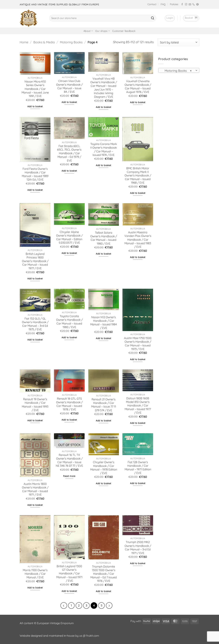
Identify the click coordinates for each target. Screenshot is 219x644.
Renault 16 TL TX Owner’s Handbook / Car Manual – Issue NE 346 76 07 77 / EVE (69, 460)
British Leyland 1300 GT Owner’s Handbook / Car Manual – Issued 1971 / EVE (69, 573)
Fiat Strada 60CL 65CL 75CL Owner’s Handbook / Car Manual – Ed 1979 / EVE (69, 153)
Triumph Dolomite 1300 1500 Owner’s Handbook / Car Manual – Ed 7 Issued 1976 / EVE (103, 574)
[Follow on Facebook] (182, 4)
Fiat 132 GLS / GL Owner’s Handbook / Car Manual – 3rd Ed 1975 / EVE (35, 324)
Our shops (101, 31)
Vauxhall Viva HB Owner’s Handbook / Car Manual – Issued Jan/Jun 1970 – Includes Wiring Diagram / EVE (103, 87)
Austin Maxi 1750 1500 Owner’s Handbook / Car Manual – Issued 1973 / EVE (137, 343)
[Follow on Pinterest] (197, 4)
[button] (170, 18)
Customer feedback (124, 31)
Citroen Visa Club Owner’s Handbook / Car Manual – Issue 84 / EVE (69, 86)
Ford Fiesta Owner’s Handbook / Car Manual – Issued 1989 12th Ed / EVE (35, 174)
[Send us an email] (190, 4)
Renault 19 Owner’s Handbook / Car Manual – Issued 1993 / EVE (35, 404)
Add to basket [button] (35, 106)
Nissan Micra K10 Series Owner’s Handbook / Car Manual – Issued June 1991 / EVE (35, 89)
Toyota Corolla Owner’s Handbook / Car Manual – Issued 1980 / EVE (69, 321)
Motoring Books (71, 42)
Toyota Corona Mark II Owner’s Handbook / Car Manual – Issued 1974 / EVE (103, 149)
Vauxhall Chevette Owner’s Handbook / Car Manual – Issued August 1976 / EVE (138, 86)
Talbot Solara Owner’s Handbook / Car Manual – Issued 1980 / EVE (103, 238)
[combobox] (178, 70)
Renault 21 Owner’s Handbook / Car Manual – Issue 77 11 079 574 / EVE (103, 405)
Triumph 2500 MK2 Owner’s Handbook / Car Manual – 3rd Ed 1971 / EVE (138, 547)
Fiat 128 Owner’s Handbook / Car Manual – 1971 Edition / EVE (138, 467)
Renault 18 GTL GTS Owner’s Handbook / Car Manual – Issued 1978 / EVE (69, 404)
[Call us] (193, 4)
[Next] (109, 605)
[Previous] (63, 605)
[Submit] (152, 18)
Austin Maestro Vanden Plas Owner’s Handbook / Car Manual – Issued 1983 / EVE (137, 239)
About (87, 31)
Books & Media (44, 42)
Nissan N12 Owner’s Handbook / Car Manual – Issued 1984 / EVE (103, 322)
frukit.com (92, 635)
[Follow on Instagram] (186, 4)
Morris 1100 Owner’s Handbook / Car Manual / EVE (35, 573)
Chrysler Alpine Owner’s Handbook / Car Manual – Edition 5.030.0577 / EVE (69, 237)
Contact (151, 4)
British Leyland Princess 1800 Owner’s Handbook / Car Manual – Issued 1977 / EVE (35, 261)
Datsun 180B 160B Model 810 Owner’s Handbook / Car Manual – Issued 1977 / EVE (138, 406)
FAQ (163, 4)
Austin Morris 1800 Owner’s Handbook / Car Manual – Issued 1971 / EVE (35, 489)
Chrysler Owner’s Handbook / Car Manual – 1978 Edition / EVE (103, 467)
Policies (174, 4)
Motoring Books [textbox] (176, 70)
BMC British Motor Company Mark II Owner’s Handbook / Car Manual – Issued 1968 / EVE (138, 175)
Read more (69, 476)
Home (24, 42)
